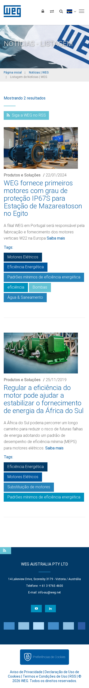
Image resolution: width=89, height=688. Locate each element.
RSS (72, 676)
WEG (10, 11)
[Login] (42, 11)
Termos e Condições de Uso (45, 676)
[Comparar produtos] (52, 11)
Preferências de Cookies (49, 657)
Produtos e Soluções (22, 175)
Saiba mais (56, 238)
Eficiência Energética (25, 267)
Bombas (40, 287)
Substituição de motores (28, 487)
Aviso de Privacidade (26, 672)
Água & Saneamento (25, 297)
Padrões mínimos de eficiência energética (43, 277)
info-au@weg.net (49, 592)
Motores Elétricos (22, 257)
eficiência (15, 287)
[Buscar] (61, 11)
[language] (71, 11)
